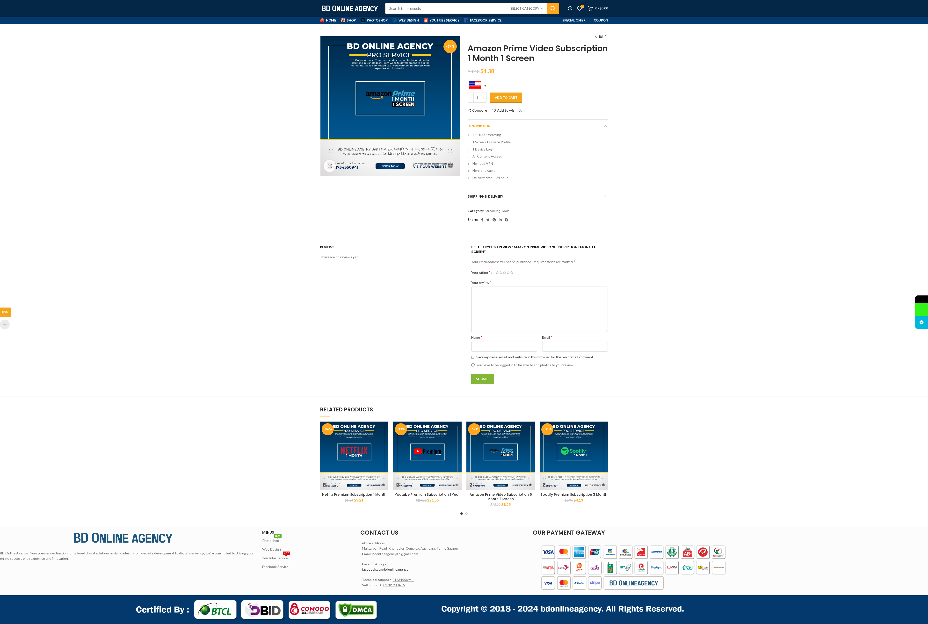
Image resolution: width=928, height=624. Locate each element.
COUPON (601, 20)
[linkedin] (500, 220)
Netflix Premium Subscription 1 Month (354, 494)
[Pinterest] (494, 220)
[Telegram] (506, 220)
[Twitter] (488, 220)
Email (547, 337)
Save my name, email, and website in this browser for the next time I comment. (535, 357)
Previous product (596, 36)
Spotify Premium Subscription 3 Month (574, 494)
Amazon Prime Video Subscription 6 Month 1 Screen (501, 496)
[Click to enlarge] (330, 166)
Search (553, 8)
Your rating (480, 272)
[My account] (570, 8)
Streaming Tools (497, 211)
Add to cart (506, 98)
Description (479, 126)
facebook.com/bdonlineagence (385, 569)
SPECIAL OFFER (574, 20)
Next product (605, 36)
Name (476, 337)
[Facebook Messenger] (921, 322)
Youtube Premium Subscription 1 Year (427, 494)
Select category (525, 8)
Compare (479, 110)
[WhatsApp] (921, 309)
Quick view (385, 440)
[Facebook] (482, 220)
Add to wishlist (509, 110)
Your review (481, 282)
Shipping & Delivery (485, 196)
